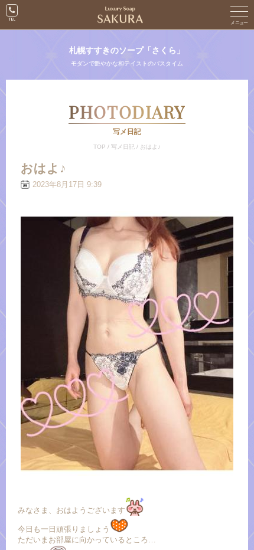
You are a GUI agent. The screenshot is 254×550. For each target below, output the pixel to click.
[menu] (239, 15)
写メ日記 (123, 146)
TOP (99, 146)
